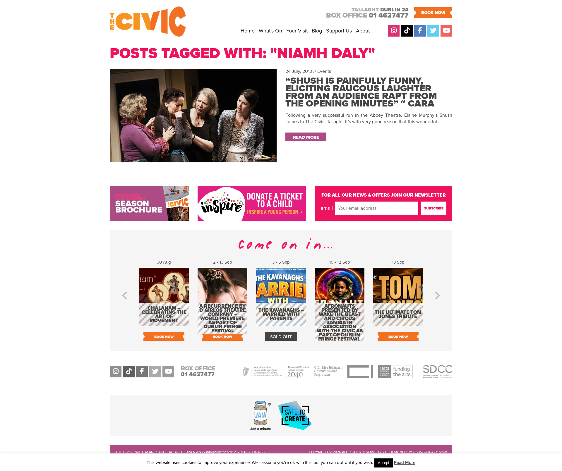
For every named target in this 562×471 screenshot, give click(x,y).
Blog (317, 30)
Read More (404, 462)
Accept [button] (383, 462)
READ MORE (306, 137)
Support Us (339, 30)
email (327, 208)
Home (248, 30)
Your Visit (297, 30)
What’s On (270, 30)
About (363, 30)
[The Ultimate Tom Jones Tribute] (398, 323)
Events (324, 71)
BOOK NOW (433, 12)
